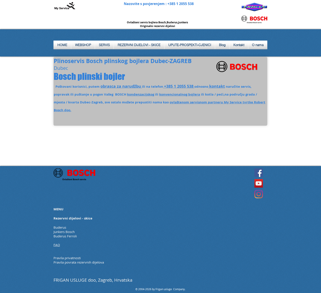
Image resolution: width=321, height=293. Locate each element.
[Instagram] (258, 194)
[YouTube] (258, 183)
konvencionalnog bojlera (179, 94)
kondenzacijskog (140, 94)
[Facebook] (258, 172)
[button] (104, 45)
